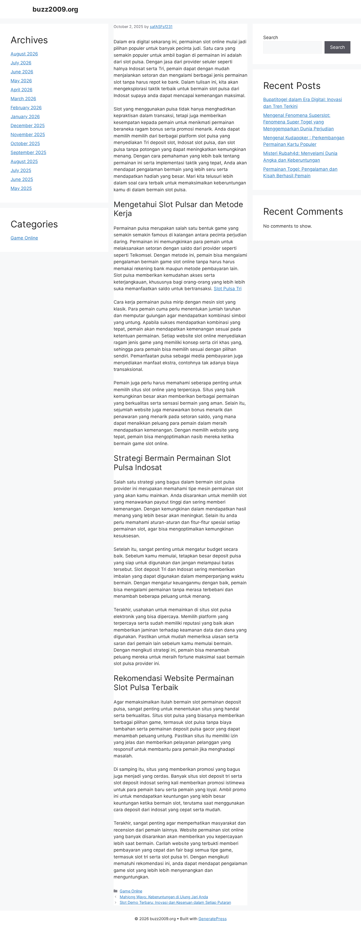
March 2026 (23, 98)
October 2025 (25, 143)
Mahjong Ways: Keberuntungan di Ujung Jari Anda (164, 897)
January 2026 (25, 116)
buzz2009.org (55, 9)
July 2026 (21, 62)
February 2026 (26, 107)
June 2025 (22, 179)
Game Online (131, 891)
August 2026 (24, 53)
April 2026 (22, 89)
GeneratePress (212, 918)
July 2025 (21, 170)
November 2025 (28, 134)
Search (270, 37)
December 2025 (28, 125)
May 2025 (21, 188)
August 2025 (24, 161)
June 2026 (22, 71)
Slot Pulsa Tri (228, 288)
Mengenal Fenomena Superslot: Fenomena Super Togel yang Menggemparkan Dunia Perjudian (298, 122)
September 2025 (28, 152)
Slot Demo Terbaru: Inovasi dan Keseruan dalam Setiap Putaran (175, 902)
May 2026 (21, 80)
